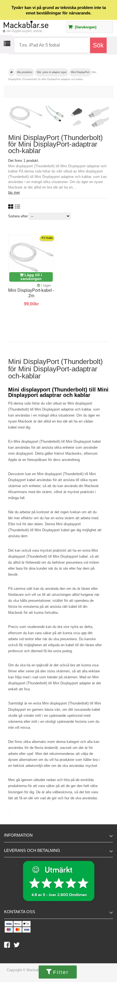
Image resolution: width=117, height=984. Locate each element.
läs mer (14, 192)
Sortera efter (18, 216)
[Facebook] (9, 946)
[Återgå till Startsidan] (11, 72)
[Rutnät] (10, 207)
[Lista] (17, 207)
